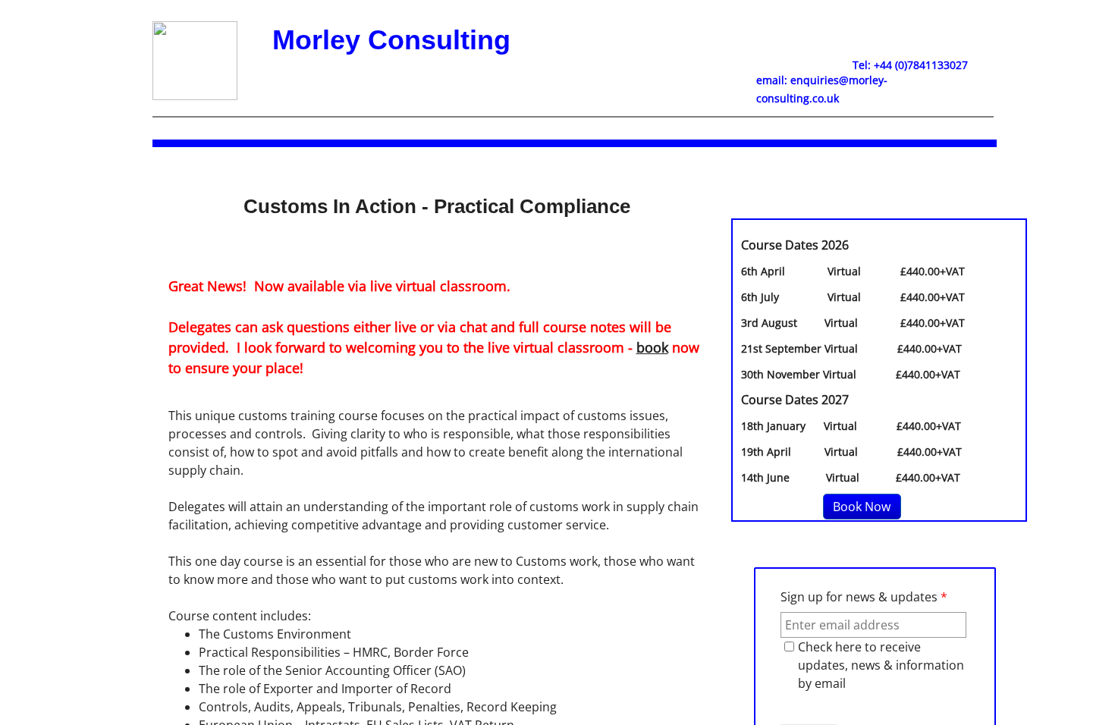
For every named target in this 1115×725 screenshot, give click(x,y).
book (652, 347)
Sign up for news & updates (863, 596)
